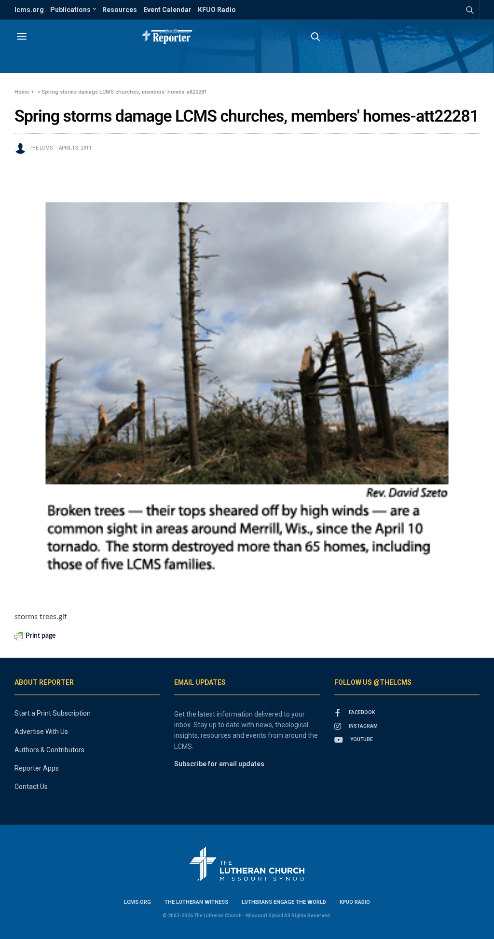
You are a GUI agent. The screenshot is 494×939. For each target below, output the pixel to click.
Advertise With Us (41, 731)
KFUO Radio (217, 10)
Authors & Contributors (49, 750)
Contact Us (31, 786)
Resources (119, 10)
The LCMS (41, 148)
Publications (70, 10)
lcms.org (29, 10)
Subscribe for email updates (219, 764)
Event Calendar (167, 10)
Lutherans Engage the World (284, 902)
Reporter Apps (36, 768)
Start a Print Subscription (52, 713)
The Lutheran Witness (196, 902)
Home (21, 92)
